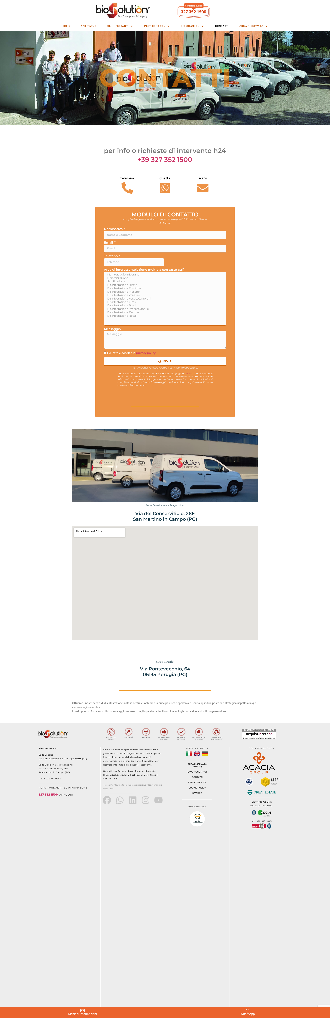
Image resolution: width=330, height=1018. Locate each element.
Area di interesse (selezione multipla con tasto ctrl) (144, 270)
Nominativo (114, 229)
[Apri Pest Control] (168, 26)
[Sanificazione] (165, 281)
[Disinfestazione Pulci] (165, 305)
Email (109, 242)
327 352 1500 (56, 794)
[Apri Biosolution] (202, 26)
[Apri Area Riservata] (266, 26)
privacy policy (146, 353)
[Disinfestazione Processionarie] (165, 309)
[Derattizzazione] (165, 278)
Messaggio (112, 329)
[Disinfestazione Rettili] (165, 316)
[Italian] (190, 755)
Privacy (189, 373)
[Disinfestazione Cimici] (165, 302)
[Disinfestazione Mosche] (165, 292)
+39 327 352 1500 (165, 160)
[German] (205, 755)
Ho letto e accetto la (131, 353)
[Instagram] (145, 800)
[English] (198, 755)
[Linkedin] (132, 800)
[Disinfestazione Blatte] (165, 285)
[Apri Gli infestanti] (132, 26)
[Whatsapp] (120, 800)
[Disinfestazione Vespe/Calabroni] (165, 298)
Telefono (111, 256)
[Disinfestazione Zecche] (165, 312)
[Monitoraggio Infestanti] (165, 274)
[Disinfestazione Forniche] (165, 288)
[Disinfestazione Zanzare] (165, 295)
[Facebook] (107, 800)
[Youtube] (158, 800)
